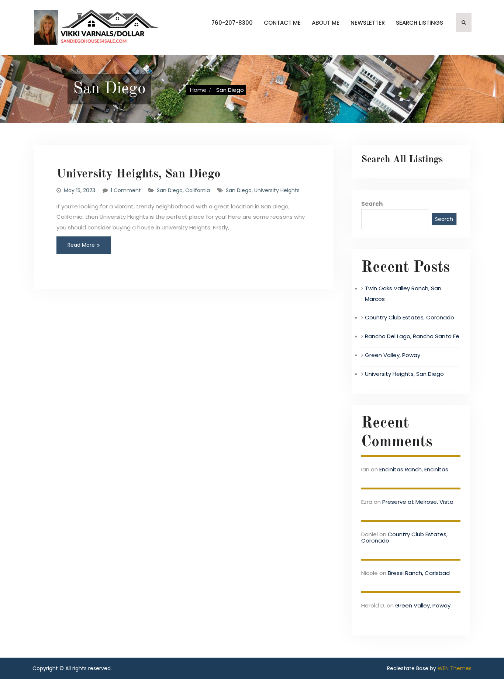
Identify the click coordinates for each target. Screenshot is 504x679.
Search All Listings (402, 159)
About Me (325, 23)
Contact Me (282, 23)
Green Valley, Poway (392, 355)
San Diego (239, 190)
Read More (81, 245)
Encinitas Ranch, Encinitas (413, 469)
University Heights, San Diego (138, 174)
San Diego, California (183, 190)
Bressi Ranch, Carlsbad (419, 573)
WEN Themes (455, 668)
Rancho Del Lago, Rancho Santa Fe (412, 336)
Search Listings (419, 23)
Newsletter (368, 23)
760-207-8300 (232, 23)
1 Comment (126, 190)
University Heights (277, 190)
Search (372, 204)
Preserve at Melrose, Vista (417, 502)
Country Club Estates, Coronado (409, 317)
